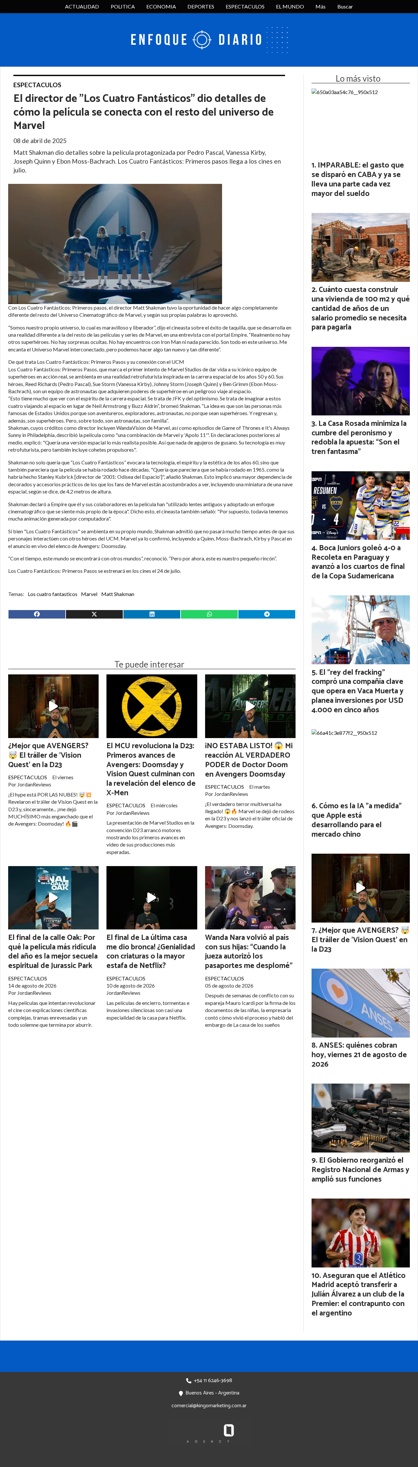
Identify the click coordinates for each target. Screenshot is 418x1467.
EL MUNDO (290, 6)
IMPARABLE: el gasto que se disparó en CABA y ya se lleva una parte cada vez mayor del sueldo (358, 179)
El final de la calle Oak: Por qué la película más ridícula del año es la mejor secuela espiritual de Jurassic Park (53, 952)
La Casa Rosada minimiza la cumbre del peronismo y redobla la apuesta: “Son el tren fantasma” (359, 438)
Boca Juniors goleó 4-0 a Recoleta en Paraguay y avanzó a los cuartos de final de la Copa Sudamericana (358, 562)
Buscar (345, 6)
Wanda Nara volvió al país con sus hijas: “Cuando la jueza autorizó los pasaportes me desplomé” (249, 952)
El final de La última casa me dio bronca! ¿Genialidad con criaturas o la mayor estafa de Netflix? (150, 952)
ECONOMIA (161, 6)
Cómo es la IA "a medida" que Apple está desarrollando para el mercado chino (357, 820)
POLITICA (123, 6)
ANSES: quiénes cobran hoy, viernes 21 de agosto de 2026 (359, 1055)
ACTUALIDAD (82, 6)
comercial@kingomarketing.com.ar (209, 1405)
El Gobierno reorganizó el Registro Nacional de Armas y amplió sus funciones (361, 1169)
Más (320, 6)
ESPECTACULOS (245, 6)
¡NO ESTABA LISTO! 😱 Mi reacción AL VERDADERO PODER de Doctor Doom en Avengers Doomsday (249, 760)
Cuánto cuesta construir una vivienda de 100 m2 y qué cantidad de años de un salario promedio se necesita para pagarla (361, 308)
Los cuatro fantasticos (52, 594)
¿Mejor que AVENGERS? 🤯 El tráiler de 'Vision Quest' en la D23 (48, 755)
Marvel (89, 594)
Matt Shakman (117, 594)
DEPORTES (200, 6)
